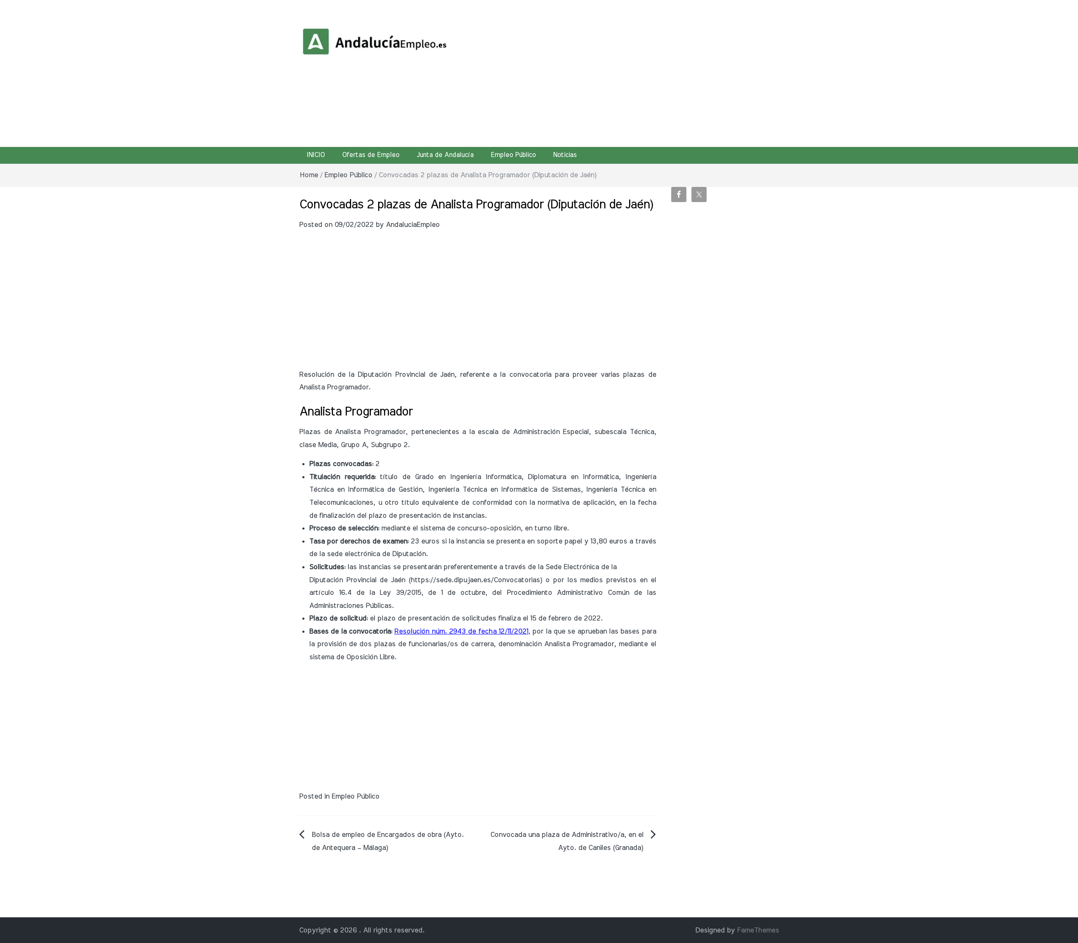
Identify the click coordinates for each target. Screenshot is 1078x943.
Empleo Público (513, 155)
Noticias (564, 155)
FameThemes (758, 930)
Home (309, 174)
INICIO (316, 155)
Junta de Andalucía (444, 155)
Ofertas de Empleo (370, 155)
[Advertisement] (621, 72)
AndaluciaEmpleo (413, 224)
